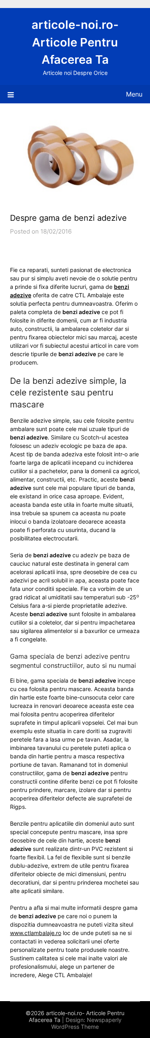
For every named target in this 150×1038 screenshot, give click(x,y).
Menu (134, 94)
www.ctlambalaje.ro (35, 932)
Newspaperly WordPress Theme (86, 1023)
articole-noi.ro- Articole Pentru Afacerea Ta (75, 42)
